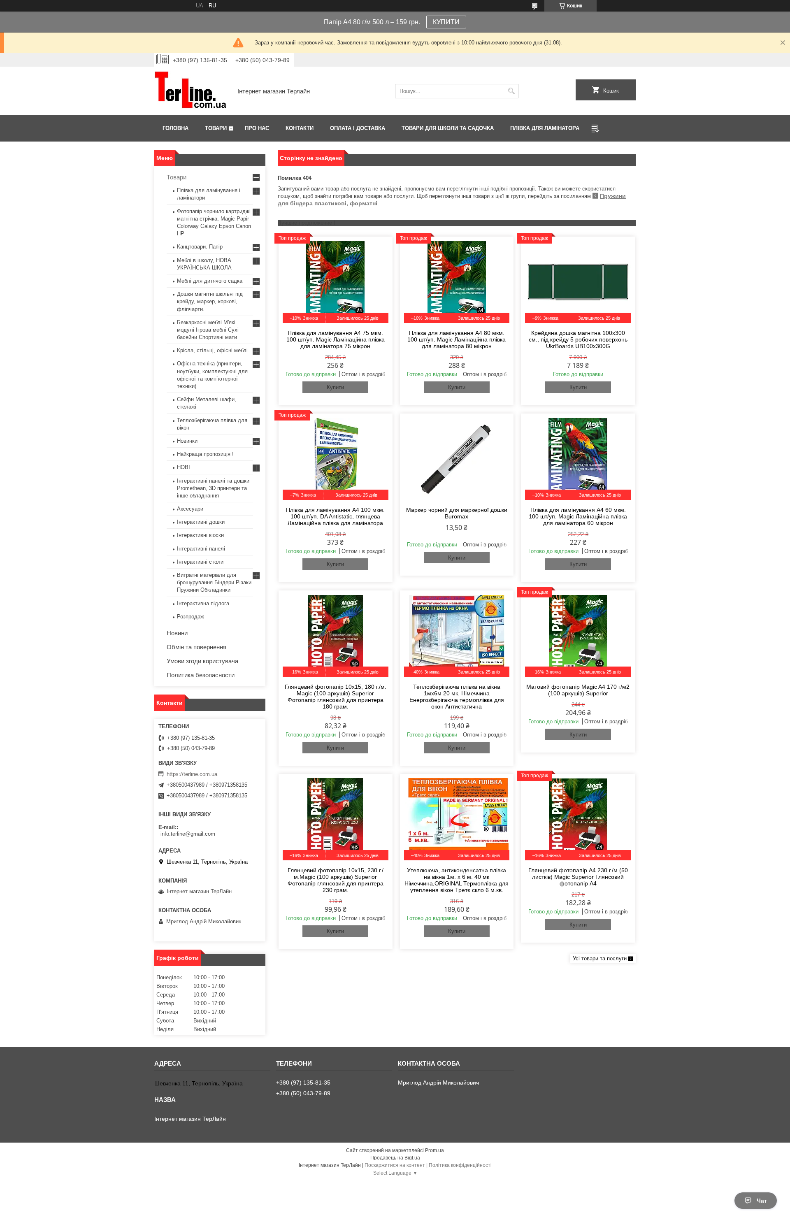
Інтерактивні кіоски (200, 535)
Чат (762, 1200)
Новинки (187, 441)
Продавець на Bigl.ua (395, 1158)
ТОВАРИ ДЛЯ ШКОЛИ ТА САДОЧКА (448, 128)
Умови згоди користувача (202, 660)
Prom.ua (434, 1150)
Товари (216, 128)
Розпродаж (190, 616)
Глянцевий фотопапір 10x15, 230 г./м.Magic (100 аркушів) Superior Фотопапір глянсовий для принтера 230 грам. (335, 880)
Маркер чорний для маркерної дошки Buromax (456, 513)
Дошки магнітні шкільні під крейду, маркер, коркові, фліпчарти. (210, 301)
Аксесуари (190, 509)
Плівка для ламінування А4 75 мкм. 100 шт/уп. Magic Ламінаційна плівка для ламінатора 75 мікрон (335, 339)
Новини (177, 633)
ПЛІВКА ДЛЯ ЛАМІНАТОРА (544, 128)
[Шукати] (511, 91)
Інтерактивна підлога (203, 603)
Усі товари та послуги (600, 958)
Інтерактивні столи (200, 562)
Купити (335, 387)
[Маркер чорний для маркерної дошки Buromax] (457, 459)
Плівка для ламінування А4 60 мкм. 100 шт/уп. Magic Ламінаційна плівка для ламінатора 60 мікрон (578, 516)
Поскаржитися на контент (395, 1165)
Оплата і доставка (357, 128)
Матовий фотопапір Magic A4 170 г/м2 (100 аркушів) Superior (578, 690)
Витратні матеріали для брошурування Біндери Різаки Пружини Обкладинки (214, 582)
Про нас (257, 128)
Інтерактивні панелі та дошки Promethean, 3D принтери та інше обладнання (213, 488)
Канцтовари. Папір (200, 247)
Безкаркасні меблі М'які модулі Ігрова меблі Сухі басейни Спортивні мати (208, 329)
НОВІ (183, 467)
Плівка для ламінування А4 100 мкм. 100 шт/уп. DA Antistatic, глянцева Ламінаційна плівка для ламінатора (335, 516)
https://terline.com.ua (192, 774)
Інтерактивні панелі (201, 549)
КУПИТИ (446, 22)
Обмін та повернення (196, 647)
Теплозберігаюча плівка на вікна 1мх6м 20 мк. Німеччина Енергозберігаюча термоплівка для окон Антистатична (456, 696)
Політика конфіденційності (460, 1165)
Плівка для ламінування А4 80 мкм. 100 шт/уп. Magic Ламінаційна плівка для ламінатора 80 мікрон (456, 339)
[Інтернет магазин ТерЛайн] (190, 91)
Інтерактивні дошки (201, 522)
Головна (175, 128)
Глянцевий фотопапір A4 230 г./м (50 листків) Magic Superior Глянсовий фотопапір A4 (578, 877)
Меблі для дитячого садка (209, 281)
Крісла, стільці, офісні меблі (212, 350)
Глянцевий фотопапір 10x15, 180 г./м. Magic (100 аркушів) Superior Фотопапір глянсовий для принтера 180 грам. (335, 696)
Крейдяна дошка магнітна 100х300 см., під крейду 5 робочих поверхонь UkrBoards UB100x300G (578, 339)
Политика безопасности (201, 674)
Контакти (300, 128)
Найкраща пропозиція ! (205, 454)
